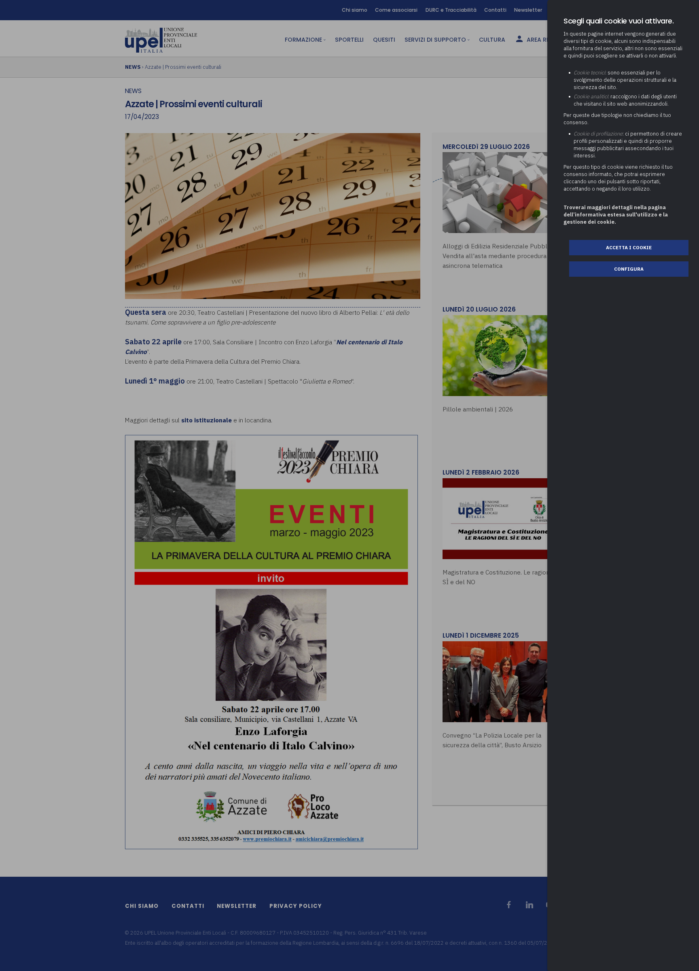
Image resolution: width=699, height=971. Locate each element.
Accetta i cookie (629, 247)
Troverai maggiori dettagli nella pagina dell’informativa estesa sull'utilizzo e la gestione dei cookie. (615, 214)
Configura (629, 269)
